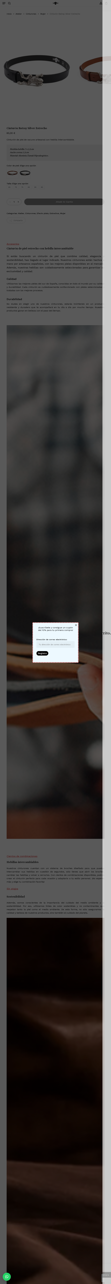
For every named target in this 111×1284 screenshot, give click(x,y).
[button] (7, 1277)
